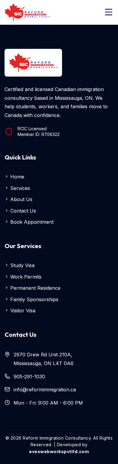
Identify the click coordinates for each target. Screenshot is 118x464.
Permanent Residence (35, 288)
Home (16, 177)
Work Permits (25, 277)
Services (19, 188)
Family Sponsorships (33, 299)
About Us (20, 199)
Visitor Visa (22, 311)
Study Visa (21, 265)
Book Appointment (31, 222)
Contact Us (22, 211)
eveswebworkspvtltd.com (59, 451)
